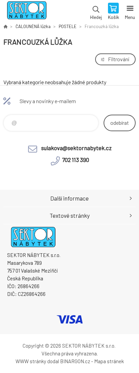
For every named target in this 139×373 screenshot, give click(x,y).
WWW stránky (31, 361)
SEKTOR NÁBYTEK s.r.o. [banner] (26, 12)
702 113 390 (75, 159)
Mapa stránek (109, 361)
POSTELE (68, 26)
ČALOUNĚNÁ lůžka (33, 26)
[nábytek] (5, 26)
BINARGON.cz (75, 361)
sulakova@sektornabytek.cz (76, 147)
